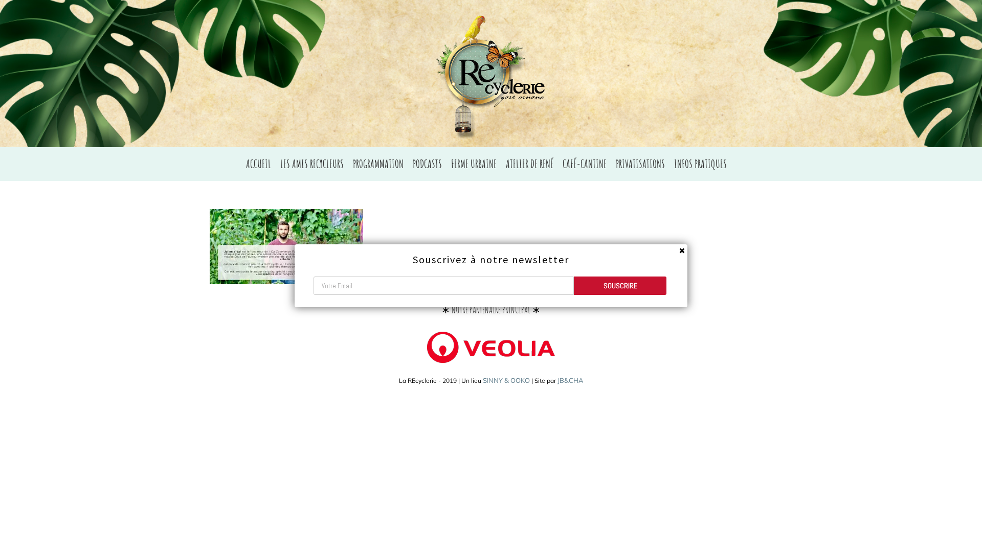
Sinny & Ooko (506, 380)
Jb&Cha (570, 380)
